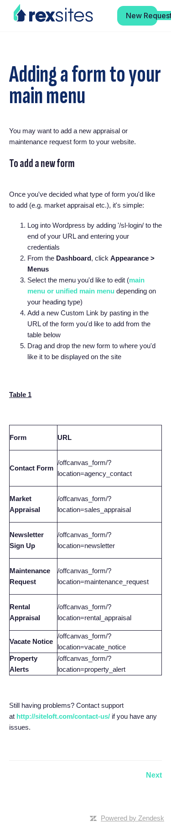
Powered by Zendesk (132, 818)
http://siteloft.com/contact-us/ (63, 716)
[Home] (53, 13)
